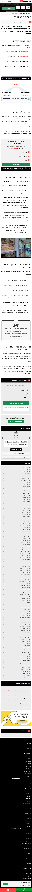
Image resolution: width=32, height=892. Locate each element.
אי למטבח (29, 863)
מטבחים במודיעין (26, 549)
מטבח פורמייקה (23, 51)
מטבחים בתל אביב (26, 491)
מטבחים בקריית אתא (25, 551)
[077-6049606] (9, 1)
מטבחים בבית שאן (26, 600)
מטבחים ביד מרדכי (26, 615)
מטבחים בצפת (27, 603)
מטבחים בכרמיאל (26, 514)
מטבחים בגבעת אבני (25, 630)
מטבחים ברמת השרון (25, 521)
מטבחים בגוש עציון (26, 598)
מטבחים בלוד (27, 527)
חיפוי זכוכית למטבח (27, 878)
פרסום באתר (28, 766)
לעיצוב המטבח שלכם (10, 285)
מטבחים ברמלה (26, 536)
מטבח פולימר (24, 56)
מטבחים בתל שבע (26, 667)
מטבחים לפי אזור (27, 756)
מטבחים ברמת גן (26, 495)
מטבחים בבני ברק (26, 499)
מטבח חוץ (29, 808)
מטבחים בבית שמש (26, 519)
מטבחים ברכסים (26, 633)
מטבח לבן (29, 796)
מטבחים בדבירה (26, 645)
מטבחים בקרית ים (26, 566)
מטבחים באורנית (26, 648)
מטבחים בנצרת (26, 673)
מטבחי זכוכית (28, 823)
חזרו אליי (16, 165)
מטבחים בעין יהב (26, 658)
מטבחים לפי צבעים (27, 803)
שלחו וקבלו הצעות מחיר (16, 403)
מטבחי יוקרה (28, 793)
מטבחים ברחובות (26, 482)
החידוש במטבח (20, 215)
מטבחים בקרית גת (26, 555)
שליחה (9, 8)
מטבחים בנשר (27, 643)
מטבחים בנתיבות (26, 510)
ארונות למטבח (28, 873)
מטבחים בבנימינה (26, 620)
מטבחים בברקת (26, 654)
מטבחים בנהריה (26, 560)
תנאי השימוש (15, 11)
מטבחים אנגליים (28, 791)
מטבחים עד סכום (27, 748)
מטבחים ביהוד (27, 583)
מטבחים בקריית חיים (25, 562)
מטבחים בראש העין (25, 542)
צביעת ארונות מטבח (27, 871)
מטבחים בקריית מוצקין (25, 568)
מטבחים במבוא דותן (25, 665)
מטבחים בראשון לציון (25, 478)
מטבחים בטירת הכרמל (25, 553)
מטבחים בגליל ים (26, 624)
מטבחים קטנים (28, 811)
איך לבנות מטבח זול (27, 751)
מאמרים (29, 758)
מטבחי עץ (29, 818)
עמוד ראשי (29, 743)
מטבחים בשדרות (26, 517)
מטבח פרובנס (28, 788)
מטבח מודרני (28, 786)
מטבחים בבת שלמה (25, 639)
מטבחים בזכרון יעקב (25, 622)
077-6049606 (13, 148)
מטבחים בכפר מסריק (25, 635)
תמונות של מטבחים (27, 753)
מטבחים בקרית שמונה (25, 669)
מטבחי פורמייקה (27, 816)
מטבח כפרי (28, 783)
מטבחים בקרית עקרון (25, 575)
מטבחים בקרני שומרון (25, 663)
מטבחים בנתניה (26, 489)
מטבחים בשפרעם (26, 652)
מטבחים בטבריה (26, 506)
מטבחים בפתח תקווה (25, 480)
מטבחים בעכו (27, 609)
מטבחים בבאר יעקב (25, 596)
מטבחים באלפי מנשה (25, 678)
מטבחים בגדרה (26, 538)
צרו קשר (29, 763)
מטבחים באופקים (26, 592)
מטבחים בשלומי (26, 650)
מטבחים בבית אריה (26, 579)
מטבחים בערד (27, 676)
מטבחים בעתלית (26, 628)
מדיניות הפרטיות (7, 407)
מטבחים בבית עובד (26, 611)
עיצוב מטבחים (28, 781)
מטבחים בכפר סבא (26, 476)
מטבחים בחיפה (26, 493)
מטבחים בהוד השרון (25, 585)
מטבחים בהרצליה (26, 467)
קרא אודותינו (28, 761)
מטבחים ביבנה (27, 508)
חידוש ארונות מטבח (27, 868)
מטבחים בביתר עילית (25, 637)
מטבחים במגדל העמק (25, 618)
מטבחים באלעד (26, 572)
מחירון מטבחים (28, 746)
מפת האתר (28, 776)
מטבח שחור (28, 798)
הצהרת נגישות (28, 773)
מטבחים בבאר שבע (26, 577)
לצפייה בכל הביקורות (16, 449)
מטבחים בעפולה (26, 502)
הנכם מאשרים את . (15, 11)
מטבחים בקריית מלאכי (25, 557)
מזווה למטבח (28, 866)
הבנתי (5, 884)
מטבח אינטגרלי (28, 813)
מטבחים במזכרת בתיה (25, 570)
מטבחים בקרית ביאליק (25, 525)
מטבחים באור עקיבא (25, 540)
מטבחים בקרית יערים (25, 656)
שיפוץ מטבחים (28, 861)
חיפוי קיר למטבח (27, 876)
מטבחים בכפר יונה (26, 544)
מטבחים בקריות (26, 504)
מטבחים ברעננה (26, 474)
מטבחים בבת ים (26, 469)
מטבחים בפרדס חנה (25, 532)
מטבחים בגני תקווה (26, 613)
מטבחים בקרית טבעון (25, 605)
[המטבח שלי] (25, 1)
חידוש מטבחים (28, 856)
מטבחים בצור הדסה (25, 590)
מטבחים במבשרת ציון (25, 626)
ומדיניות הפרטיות (9, 11)
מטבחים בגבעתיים (26, 534)
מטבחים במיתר (26, 661)
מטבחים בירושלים (26, 471)
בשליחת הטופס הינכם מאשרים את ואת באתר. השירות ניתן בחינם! (15, 169)
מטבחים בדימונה (26, 671)
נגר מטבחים (5, 185)
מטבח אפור (28, 801)
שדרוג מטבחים (28, 858)
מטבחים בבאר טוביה (25, 607)
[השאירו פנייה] (6, 1)
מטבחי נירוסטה (28, 821)
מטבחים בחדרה (26, 486)
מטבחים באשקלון (26, 547)
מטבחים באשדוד (26, 497)
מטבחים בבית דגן (26, 587)
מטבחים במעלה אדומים (24, 581)
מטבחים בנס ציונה (26, 512)
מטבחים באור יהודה (25, 523)
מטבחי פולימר (28, 826)
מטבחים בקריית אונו (25, 564)
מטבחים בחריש (26, 529)
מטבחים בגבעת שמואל (25, 594)
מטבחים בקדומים (26, 641)
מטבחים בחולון (27, 484)
